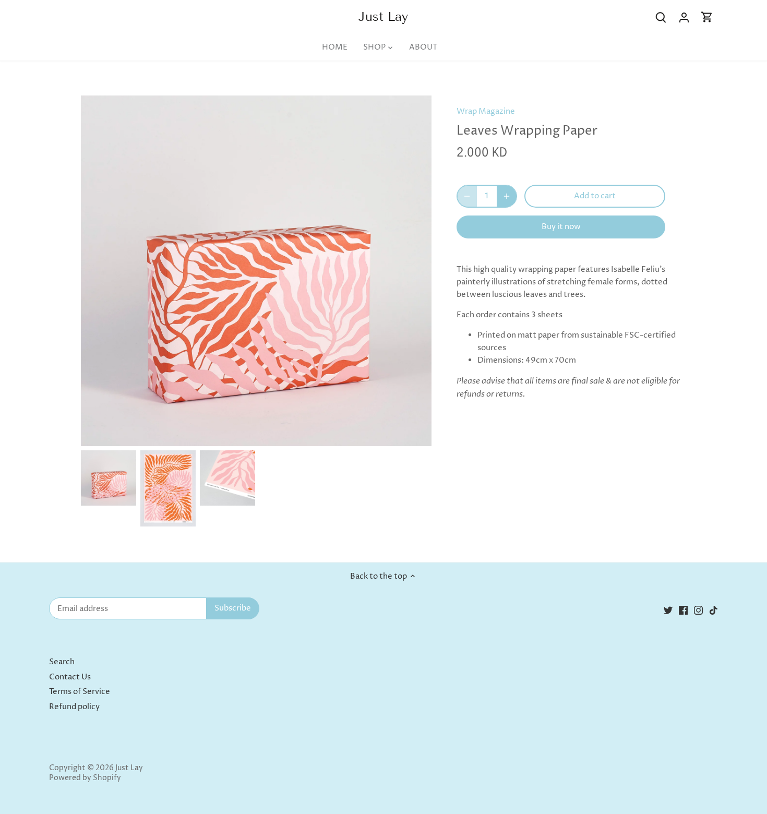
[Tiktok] (713, 610)
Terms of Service (79, 691)
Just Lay (383, 16)
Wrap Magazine (486, 111)
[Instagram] (698, 610)
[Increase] (507, 196)
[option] (108, 478)
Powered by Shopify (85, 778)
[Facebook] (683, 610)
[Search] (661, 17)
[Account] (684, 17)
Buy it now (561, 226)
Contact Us (70, 677)
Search (62, 661)
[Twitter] (668, 610)
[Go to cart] (707, 17)
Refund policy (74, 706)
